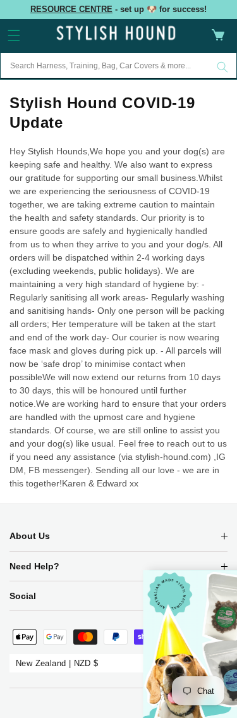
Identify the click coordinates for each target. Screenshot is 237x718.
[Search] (222, 67)
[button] (14, 35)
